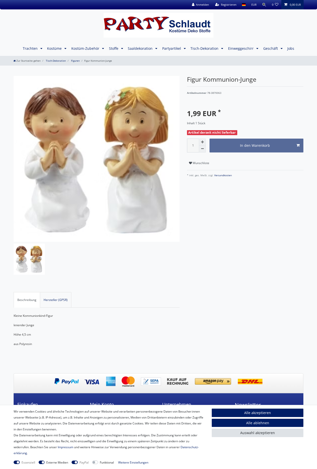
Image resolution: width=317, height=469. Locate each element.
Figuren (75, 60)
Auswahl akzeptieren (257, 432)
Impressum (65, 447)
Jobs (290, 48)
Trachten (31, 48)
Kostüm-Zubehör (85, 48)
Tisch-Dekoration (204, 48)
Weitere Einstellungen (133, 462)
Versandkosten (222, 175)
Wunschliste (200, 163)
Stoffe (114, 48)
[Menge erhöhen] (202, 142)
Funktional (107, 462)
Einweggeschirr (241, 48)
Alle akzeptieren (257, 412)
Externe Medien (57, 462)
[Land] (243, 4)
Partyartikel (172, 48)
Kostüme (55, 48)
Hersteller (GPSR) (56, 300)
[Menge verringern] (202, 149)
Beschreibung (26, 300)
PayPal (84, 462)
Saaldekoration (141, 48)
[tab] (27, 299)
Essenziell (28, 462)
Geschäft (271, 48)
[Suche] (264, 4)
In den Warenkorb (255, 145)
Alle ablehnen (257, 422)
